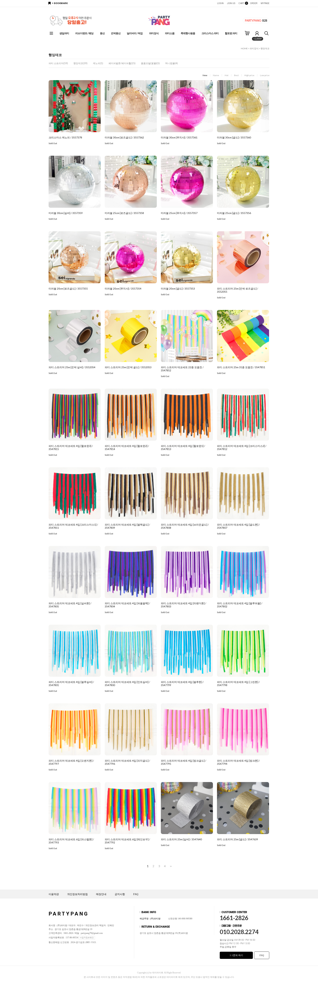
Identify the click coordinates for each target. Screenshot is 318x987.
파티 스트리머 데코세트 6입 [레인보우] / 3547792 (127, 841)
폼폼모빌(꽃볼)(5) (150, 63)
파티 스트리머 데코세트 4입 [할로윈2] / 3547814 (127, 447)
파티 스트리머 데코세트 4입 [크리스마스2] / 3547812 (241, 447)
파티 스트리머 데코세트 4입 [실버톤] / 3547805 (70, 605)
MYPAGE (265, 3)
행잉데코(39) (80, 63)
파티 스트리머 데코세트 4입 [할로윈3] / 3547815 (71, 447)
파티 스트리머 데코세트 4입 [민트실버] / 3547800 (127, 683)
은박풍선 (116, 33)
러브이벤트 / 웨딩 (84, 33)
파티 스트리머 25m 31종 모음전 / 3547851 (241, 367)
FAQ (135, 894)
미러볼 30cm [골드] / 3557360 (234, 137)
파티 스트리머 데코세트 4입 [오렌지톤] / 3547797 (71, 762)
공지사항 (120, 894)
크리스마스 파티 (210, 33)
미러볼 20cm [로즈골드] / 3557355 (68, 288)
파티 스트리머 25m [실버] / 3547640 (181, 839)
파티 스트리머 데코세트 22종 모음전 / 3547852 (182, 369)
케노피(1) (98, 63)
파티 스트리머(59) (58, 63)
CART (243, 3)
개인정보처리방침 (77, 894)
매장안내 (101, 894)
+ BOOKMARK (60, 3)
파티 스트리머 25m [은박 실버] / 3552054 (72, 367)
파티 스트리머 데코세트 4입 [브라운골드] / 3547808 (185, 526)
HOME (244, 48)
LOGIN (220, 3)
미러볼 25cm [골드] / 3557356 (234, 213)
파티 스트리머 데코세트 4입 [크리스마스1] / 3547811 (73, 526)
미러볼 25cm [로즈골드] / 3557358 (124, 213)
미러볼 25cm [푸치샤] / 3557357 (179, 213)
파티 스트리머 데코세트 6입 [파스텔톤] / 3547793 (71, 841)
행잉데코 (265, 48)
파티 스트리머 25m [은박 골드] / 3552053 (128, 367)
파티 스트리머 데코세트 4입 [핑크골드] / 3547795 (183, 762)
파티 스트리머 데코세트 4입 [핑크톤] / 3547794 (238, 762)
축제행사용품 (188, 33)
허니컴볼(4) (171, 63)
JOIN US (231, 3)
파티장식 (154, 33)
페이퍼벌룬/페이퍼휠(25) (122, 63)
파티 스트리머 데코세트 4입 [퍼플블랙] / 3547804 (127, 605)
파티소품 (169, 33)
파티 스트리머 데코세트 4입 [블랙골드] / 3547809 (127, 526)
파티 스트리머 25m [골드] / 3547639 (237, 839)
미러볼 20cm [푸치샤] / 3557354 (123, 288)
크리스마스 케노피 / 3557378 (65, 137)
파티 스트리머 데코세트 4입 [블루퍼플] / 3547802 (239, 605)
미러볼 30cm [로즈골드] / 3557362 (124, 137)
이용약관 (54, 894)
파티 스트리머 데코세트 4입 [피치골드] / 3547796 (127, 762)
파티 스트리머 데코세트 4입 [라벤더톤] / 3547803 (183, 605)
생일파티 (64, 33)
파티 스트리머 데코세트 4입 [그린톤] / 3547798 (238, 683)
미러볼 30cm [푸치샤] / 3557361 (179, 137)
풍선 (102, 33)
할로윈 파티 (231, 33)
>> (170, 866)
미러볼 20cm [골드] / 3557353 (178, 288)
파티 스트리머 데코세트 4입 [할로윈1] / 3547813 (183, 447)
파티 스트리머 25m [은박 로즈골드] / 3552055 (237, 290)
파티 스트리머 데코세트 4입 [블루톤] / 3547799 (182, 683)
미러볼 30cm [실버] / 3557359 (66, 213)
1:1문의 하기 (236, 955)
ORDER (254, 3)
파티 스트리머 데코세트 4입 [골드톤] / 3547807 (238, 526)
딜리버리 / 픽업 (135, 33)
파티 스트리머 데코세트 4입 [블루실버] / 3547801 (71, 683)
